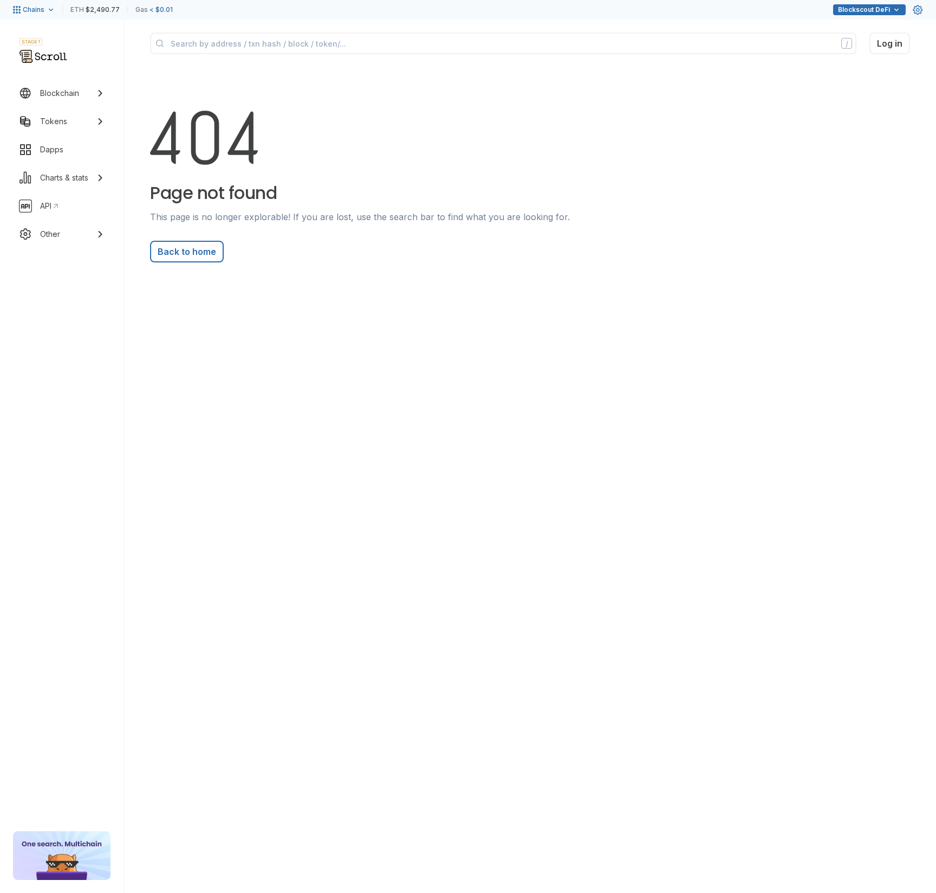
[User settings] (917, 9)
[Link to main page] (43, 56)
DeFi (864, 9)
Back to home (187, 251)
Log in (889, 43)
